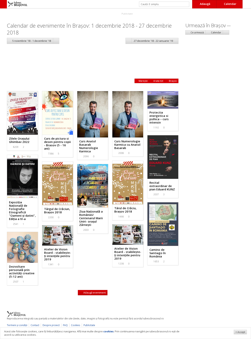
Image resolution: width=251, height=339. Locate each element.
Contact (35, 325)
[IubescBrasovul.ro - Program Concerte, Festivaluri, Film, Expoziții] (3, 4)
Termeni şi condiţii (17, 325)
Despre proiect (51, 325)
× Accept (240, 332)
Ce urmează (197, 32)
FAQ (65, 325)
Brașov (172, 81)
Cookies (75, 325)
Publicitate (127, 13)
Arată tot (158, 81)
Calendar (215, 32)
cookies (108, 331)
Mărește (143, 81)
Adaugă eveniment (94, 292)
